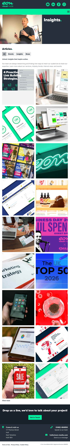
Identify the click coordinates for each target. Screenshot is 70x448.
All (4, 54)
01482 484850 (62, 427)
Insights (19, 54)
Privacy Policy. (15, 445)
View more (6, 400)
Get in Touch (35, 417)
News (28, 54)
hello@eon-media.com (59, 435)
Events (11, 54)
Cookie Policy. (24, 445)
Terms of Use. (6, 445)
